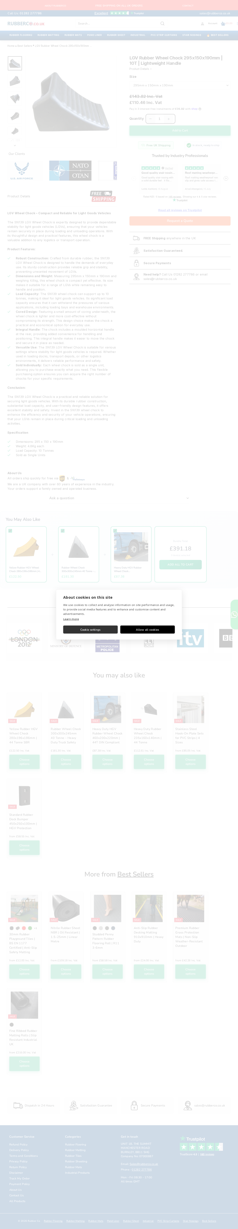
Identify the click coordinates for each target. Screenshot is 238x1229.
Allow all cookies (147, 629)
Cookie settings (90, 629)
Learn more (71, 619)
